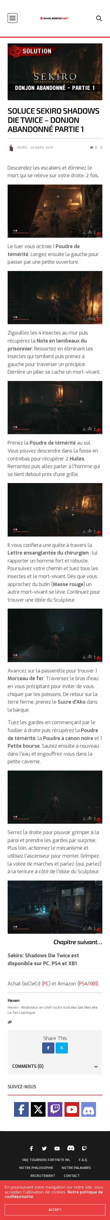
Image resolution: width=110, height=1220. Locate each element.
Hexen (22, 148)
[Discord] (88, 1109)
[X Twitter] (38, 1109)
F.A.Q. (83, 1160)
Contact (72, 1176)
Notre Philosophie (36, 1168)
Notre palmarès (76, 1168)
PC (46, 983)
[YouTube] (71, 1109)
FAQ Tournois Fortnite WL (46, 1160)
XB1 (93, 983)
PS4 (83, 983)
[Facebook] (21, 1109)
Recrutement (43, 1176)
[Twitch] (55, 1109)
